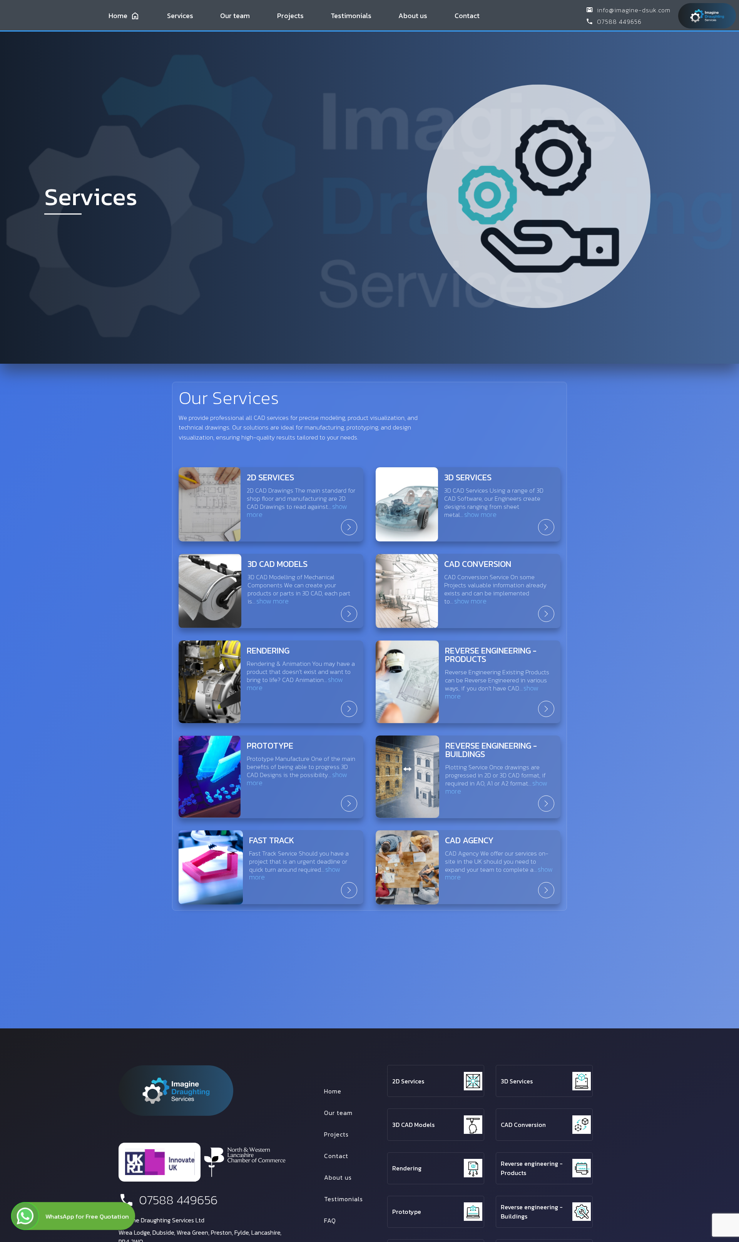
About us (412, 15)
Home (118, 15)
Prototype (406, 1211)
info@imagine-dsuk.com (633, 10)
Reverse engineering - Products (532, 1168)
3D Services (517, 1081)
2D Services (408, 1081)
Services (180, 15)
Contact (467, 15)
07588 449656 (619, 21)
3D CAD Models (413, 1124)
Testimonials (351, 15)
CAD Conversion (523, 1124)
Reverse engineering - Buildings (532, 1211)
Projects (290, 15)
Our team (235, 15)
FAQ (330, 1220)
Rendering (406, 1168)
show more (480, 514)
